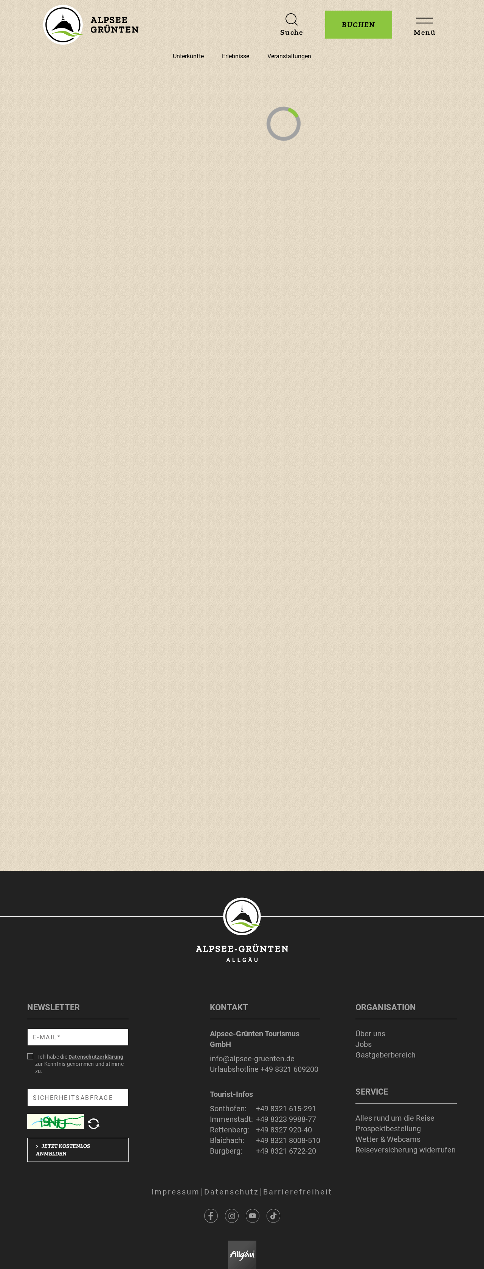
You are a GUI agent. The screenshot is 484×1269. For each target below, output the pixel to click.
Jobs (363, 1044)
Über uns (370, 1033)
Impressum (176, 1191)
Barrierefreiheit (297, 1191)
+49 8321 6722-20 (286, 1150)
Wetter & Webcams (387, 1139)
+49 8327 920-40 (284, 1129)
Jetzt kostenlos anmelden (63, 1150)
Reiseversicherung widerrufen (405, 1149)
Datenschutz (231, 1191)
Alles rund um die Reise (394, 1118)
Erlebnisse (235, 56)
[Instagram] (231, 1216)
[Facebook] (211, 1216)
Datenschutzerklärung (95, 1057)
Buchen (358, 24)
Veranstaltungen (289, 56)
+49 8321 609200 (289, 1069)
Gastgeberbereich (385, 1054)
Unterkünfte (188, 56)
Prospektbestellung (388, 1128)
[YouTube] (252, 1216)
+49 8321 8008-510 (288, 1140)
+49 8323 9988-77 (286, 1119)
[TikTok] (273, 1216)
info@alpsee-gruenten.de (252, 1058)
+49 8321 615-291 (286, 1108)
